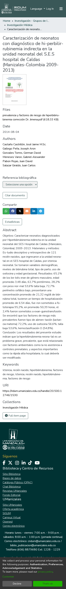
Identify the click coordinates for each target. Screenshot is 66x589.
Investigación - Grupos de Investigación (32, 21)
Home (6, 21)
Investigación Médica (19, 25)
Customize (8, 576)
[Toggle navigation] (61, 8)
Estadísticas (12, 222)
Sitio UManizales (12, 505)
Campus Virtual (12, 517)
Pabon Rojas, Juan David (17, 161)
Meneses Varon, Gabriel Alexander (24, 157)
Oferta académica (13, 509)
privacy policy (45, 571)
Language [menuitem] (36, 9)
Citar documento (15, 195)
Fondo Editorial (11, 495)
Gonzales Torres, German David (22, 153)
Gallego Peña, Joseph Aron (19, 149)
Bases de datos (12, 478)
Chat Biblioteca (12, 486)
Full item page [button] (17, 416)
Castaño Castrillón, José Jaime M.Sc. (24, 144)
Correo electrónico (14, 526)
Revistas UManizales (15, 491)
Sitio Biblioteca (11, 474)
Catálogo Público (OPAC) (18, 482)
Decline (17, 583)
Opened (7, 521)
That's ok (47, 583)
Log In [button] (50, 9)
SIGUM (7, 513)
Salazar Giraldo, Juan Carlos (19, 165)
